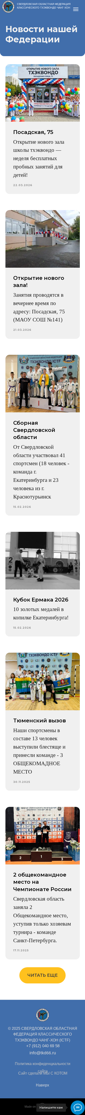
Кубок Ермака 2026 (40, 599)
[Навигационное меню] (75, 9)
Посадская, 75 (33, 132)
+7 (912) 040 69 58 (43, 1046)
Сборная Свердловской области (34, 430)
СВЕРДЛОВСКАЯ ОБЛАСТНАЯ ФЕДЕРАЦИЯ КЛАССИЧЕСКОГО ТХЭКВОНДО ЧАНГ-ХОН (44, 6)
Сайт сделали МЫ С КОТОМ (42, 1073)
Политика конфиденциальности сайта (42, 1067)
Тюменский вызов (39, 720)
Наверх (42, 1085)
